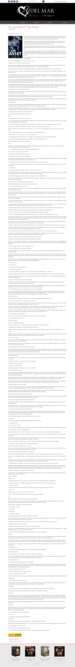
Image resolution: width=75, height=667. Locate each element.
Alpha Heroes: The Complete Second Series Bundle (44, 659)
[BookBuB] (17, 1)
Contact (64, 22)
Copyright (37, 663)
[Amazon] (12, 1)
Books (36, 22)
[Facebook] (9, 1)
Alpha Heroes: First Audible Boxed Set (30, 659)
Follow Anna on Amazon (61, 1)
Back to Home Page (16, 641)
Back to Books (14, 639)
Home (23, 22)
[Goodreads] (14, 1)
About (49, 22)
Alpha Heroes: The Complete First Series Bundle (15, 659)
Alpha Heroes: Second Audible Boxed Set (59, 659)
